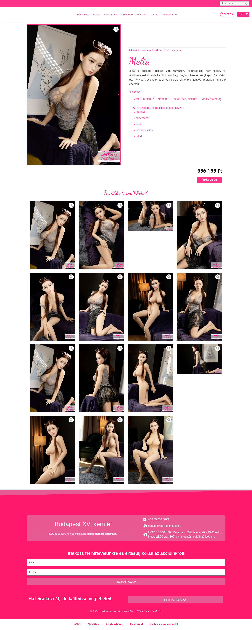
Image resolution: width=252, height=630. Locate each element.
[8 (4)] (199, 359)
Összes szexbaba (172, 50)
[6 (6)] (52, 450)
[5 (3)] (150, 307)
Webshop (126, 14)
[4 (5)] (150, 450)
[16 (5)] (199, 235)
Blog (96, 14)
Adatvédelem (114, 624)
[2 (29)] (101, 450)
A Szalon (110, 14)
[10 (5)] (73, 95)
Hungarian (227, 3)
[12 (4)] (101, 307)
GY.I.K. (155, 14)
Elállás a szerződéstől (164, 624)
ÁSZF (77, 624)
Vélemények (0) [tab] (211, 99)
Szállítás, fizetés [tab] (185, 99)
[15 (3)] (52, 307)
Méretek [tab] (163, 99)
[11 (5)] (199, 307)
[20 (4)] (101, 235)
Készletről (157, 50)
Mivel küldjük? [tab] (144, 99)
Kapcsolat (170, 14)
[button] (209, 180)
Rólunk (141, 14)
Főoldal (83, 14)
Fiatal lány (146, 50)
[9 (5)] (101, 378)
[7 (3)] (150, 378)
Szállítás (93, 624)
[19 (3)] (150, 216)
